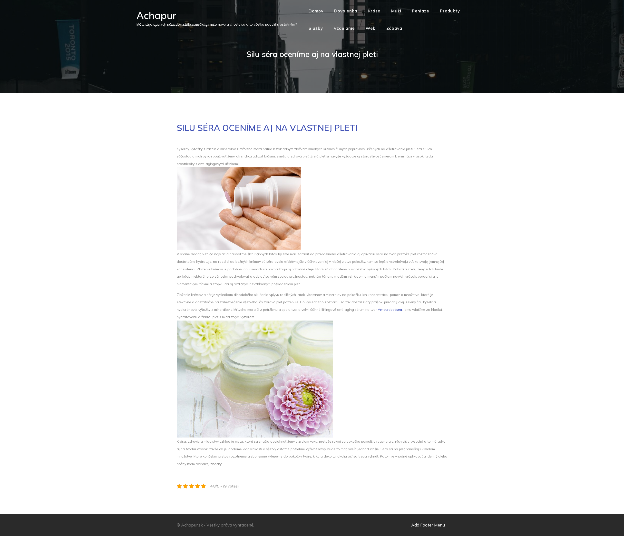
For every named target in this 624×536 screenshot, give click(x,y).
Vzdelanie (344, 28)
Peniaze (420, 10)
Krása (374, 10)
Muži (396, 10)
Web (371, 28)
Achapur (156, 15)
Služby (316, 28)
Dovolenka (345, 10)
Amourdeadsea (390, 309)
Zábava (394, 28)
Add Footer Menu (428, 524)
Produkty (450, 10)
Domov (316, 10)
